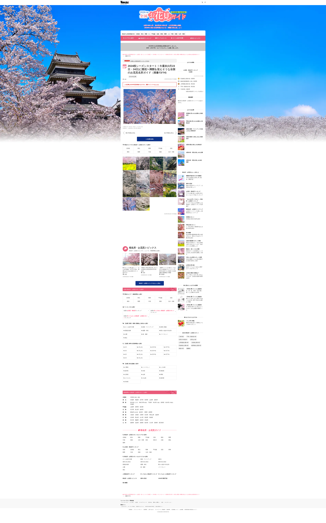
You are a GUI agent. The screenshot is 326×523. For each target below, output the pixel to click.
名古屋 (136, 412)
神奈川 (155, 440)
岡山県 (137, 417)
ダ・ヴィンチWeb (131, 506)
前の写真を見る (130, 133)
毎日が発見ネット (159, 506)
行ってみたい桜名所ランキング (149, 474)
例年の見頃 (143, 478)
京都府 (137, 415)
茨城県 (132, 404)
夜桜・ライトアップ (148, 327)
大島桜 (126, 374)
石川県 (132, 409)
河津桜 (126, 381)
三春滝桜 (181, 336)
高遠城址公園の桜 (183, 345)
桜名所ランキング (145, 38)
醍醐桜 (188, 348)
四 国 (124, 420)
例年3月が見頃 (144, 462)
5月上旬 (140, 358)
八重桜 (126, 367)
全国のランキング (132, 310)
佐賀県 (137, 422)
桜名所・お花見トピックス (130, 478)
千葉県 (150, 402)
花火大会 (150, 502)
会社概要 (181, 509)
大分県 (151, 422)
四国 (176, 34)
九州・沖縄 (182, 34)
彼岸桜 (126, 371)
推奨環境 (145, 509)
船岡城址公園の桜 (196, 345)
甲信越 (153, 34)
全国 (124, 449)
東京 (149, 34)
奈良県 (146, 415)
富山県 (137, 409)
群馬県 (162, 402)
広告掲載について (174, 509)
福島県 (156, 400)
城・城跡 (145, 334)
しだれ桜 (163, 367)
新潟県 (141, 407)
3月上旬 (140, 350)
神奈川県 (141, 402)
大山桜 (144, 378)
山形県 (151, 400)
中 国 (124, 417)
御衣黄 (162, 378)
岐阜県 (141, 412)
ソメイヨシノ (146, 367)
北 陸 (124, 409)
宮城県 (132, 400)
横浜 (146, 402)
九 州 (124, 422)
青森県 (137, 400)
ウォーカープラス (124, 502)
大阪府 (132, 415)
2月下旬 (167, 347)
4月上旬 (140, 354)
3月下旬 (167, 350)
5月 (126, 358)
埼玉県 (154, 402)
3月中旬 (154, 350)
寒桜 (162, 374)
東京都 (132, 402)
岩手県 (141, 400)
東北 (142, 34)
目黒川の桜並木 (183, 339)
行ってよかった (162, 38)
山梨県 (132, 407)
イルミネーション (168, 502)
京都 (169, 34)
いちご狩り (132, 502)
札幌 (136, 397)
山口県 (141, 417)
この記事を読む (150, 139)
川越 (158, 402)
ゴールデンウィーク (143, 502)
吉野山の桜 (193, 339)
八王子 (136, 402)
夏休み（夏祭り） (156, 502)
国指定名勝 (128, 330)
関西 (165, 34)
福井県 (141, 409)
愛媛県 (137, 420)
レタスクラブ (123, 506)
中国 (172, 34)
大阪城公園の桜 (195, 342)
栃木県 (167, 402)
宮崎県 (156, 422)
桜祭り (160, 459)
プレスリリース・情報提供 (160, 509)
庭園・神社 (146, 330)
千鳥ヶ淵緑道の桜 (191, 336)
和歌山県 (151, 415)
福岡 (124, 442)
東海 (161, 34)
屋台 (126, 338)
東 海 (124, 412)
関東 (146, 34)
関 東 (124, 402)
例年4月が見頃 (162, 462)
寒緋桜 (162, 371)
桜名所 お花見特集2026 (128, 34)
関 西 (124, 415)
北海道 (138, 34)
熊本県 (146, 422)
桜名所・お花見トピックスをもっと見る (149, 283)
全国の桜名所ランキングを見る (194, 91)
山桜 (144, 374)
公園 (126, 334)
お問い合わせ (151, 509)
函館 (139, 397)
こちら (157, 84)
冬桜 (144, 371)
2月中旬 (154, 347)
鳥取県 (146, 417)
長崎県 (141, 422)
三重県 (145, 412)
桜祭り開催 (164, 327)
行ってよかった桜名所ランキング (167, 474)
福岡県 (132, 422)
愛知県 (132, 412)
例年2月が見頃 (126, 462)
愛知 (170, 440)
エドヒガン (128, 378)
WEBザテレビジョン (140, 506)
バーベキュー (164, 334)
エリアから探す (129, 38)
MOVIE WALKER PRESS (149, 506)
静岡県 (150, 412)
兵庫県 (141, 415)
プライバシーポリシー (138, 509)
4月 (126, 354)
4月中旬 (154, 354)
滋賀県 (157, 415)
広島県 (132, 417)
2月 (126, 347)
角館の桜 (181, 348)
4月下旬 (167, 354)
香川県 (132, 420)
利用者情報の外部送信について (190, 509)
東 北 (124, 400)
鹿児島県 (161, 422)
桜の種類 (125, 482)
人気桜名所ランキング (129, 474)
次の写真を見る (169, 133)
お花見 (136, 502)
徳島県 (141, 420)
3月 (126, 350)
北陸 (158, 34)
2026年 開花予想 (162, 478)
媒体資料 (168, 509)
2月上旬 (140, 347)
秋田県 (146, 400)
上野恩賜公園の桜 (183, 342)
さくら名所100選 (178, 38)
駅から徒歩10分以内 (166, 330)
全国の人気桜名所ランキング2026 (139, 61)
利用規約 (130, 509)
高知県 (146, 420)
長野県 (137, 407)
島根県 (151, 417)
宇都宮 (171, 402)
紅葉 (162, 502)
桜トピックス (196, 38)
